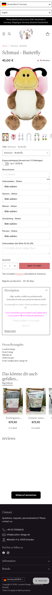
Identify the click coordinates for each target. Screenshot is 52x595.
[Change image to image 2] (13, 137)
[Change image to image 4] (29, 137)
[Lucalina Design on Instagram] (8, 553)
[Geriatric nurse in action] (36, 401)
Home (4, 46)
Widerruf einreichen (26, 495)
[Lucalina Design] (26, 34)
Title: (14, 147)
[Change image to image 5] (37, 137)
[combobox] (26, 4)
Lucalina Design (24, 584)
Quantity (6, 260)
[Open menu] (4, 34)
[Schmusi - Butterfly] (26, 98)
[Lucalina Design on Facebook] (3, 553)
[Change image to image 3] (21, 137)
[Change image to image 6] (45, 137)
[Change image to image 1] (5, 137)
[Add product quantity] (14, 266)
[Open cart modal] (47, 34)
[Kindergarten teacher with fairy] (13, 401)
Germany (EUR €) (14, 579)
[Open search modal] (9, 34)
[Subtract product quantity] (4, 266)
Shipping (19, 274)
